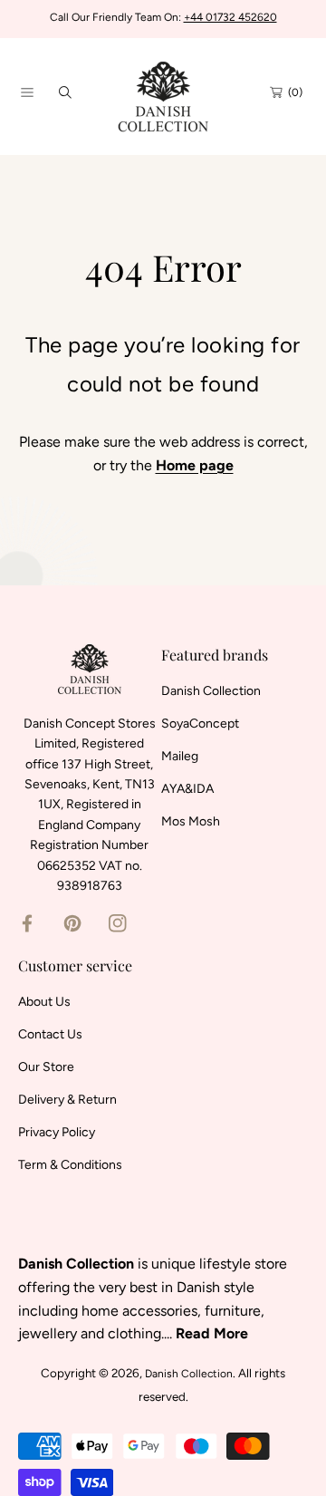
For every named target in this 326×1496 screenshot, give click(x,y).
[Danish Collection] (163, 92)
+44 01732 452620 (230, 17)
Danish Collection (189, 1373)
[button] (27, 92)
